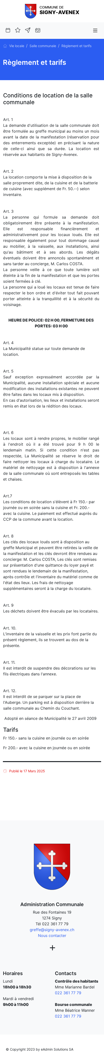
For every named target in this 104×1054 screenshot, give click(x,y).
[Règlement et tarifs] (52, 10)
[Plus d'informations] (52, 948)
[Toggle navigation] (95, 30)
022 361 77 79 (55, 923)
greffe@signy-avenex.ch (52, 929)
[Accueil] (5, 45)
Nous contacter (52, 935)
